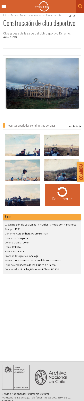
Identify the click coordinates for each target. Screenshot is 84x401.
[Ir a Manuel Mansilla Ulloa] (22, 180)
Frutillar (44, 224)
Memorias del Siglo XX (42, 6)
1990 (17, 229)
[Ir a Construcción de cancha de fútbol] (61, 155)
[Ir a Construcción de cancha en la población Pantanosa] (22, 205)
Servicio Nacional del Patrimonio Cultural (25, 394)
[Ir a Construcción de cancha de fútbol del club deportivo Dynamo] (22, 155)
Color (26, 242)
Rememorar (62, 198)
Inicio (6, 15)
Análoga (33, 256)
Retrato (16, 247)
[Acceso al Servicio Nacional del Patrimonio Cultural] (17, 389)
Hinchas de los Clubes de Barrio (37, 265)
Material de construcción (46, 260)
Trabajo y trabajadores (32, 15)
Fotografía (23, 238)
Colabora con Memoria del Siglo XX (79, 171)
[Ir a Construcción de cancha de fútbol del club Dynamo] (61, 180)
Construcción (54, 15)
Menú (4, 6)
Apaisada (18, 251)
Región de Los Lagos (24, 224)
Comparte (74, 16)
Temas (14, 15)
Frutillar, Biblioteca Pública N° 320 (40, 269)
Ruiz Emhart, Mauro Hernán (75, 126)
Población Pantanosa (64, 224)
